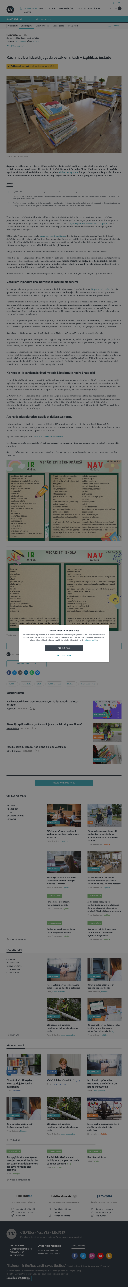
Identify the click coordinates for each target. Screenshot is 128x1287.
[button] (64, 656)
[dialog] (64, 643)
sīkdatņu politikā (91, 640)
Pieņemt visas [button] (64, 648)
